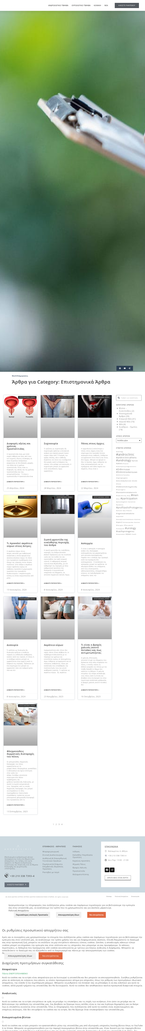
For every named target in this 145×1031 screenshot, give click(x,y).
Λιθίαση (76, 851)
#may (128, 495)
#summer (137, 522)
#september (120, 516)
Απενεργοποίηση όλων (68, 915)
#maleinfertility (121, 495)
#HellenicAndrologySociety (126, 487)
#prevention (131, 502)
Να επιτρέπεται (96, 915)
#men (134, 495)
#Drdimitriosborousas (126, 472)
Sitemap (109, 896)
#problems (119, 505)
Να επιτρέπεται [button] (50, 955)
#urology (130, 528)
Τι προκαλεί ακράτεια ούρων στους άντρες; (19, 544)
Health (134, 534)
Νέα (121, 424)
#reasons (129, 510)
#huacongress (120, 490)
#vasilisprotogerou (125, 531)
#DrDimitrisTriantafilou (123, 475)
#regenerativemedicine (125, 513)
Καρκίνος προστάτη (81, 861)
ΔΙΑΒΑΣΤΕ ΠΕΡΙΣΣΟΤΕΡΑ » (16, 482)
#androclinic (125, 454)
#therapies (119, 525)
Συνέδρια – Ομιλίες (128, 427)
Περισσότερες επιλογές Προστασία (32, 915)
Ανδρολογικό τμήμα (58, 5)
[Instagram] (112, 870)
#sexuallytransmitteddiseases (125, 519)
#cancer (126, 464)
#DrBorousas (123, 469)
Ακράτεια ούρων (53, 644)
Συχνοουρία (51, 443)
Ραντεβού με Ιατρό (51, 872)
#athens (119, 463)
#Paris (118, 499)
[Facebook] (107, 870)
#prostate (119, 510)
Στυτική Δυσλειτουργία (53, 855)
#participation (128, 498)
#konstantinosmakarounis (126, 492)
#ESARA (134, 481)
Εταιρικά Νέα (125, 419)
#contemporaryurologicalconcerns (126, 466)
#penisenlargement (122, 502)
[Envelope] (125, 368)
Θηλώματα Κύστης (81, 874)
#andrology (123, 460)
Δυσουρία (12, 644)
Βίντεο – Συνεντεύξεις (125, 409)
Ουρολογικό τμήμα (81, 5)
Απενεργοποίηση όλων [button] (20, 955)
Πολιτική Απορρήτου (121, 896)
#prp (124, 510)
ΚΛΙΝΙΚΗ (97, 5)
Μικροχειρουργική (51, 851)
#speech (119, 522)
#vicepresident (120, 534)
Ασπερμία (87, 543)
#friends (118, 484)
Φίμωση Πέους (79, 864)
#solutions (137, 519)
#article (135, 461)
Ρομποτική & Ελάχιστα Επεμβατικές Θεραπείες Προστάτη (53, 866)
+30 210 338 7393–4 (22, 876)
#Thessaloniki (128, 525)
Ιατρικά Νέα (124, 421)
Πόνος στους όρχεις (92, 443)
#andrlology (119, 451)
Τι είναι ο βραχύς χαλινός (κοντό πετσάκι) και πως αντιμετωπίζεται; (91, 648)
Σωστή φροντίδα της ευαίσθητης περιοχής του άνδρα (56, 542)
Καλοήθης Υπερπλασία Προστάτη (82, 856)
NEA (106, 5)
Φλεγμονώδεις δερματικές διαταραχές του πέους (20, 754)
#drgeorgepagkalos (122, 478)
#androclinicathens (126, 457)
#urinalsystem (120, 528)
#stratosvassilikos (128, 522)
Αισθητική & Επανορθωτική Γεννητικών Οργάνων (55, 859)
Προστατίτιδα (79, 871)
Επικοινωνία (111, 846)
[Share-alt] (129, 368)
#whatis (128, 534)
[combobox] (128, 398)
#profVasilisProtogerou (129, 507)
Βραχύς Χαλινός (80, 867)
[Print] (120, 368)
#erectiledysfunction (123, 481)
